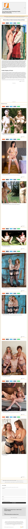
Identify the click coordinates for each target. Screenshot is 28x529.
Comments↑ (23, 136)
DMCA (12, 524)
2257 (10, 524)
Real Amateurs (21, 482)
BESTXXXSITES (6, 16)
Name (3, 496)
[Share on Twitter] (11, 23)
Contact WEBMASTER (7, 524)
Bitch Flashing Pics (8, 482)
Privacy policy (15, 524)
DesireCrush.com (23, 16)
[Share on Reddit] (3, 23)
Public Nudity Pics (13, 482)
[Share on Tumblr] (7, 23)
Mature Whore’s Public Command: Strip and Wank (9, 480)
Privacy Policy (8, 501)
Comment (3, 488)
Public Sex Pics (17, 482)
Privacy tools (18, 524)
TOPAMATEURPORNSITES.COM (12, 16)
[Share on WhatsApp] (18, 23)
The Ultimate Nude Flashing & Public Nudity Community (11, 12)
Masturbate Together (18, 16)
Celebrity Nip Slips (15, 517)
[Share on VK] (14, 23)
